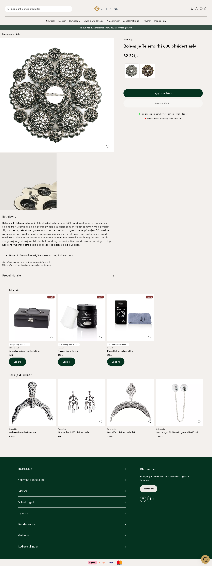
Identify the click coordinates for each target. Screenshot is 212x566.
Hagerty (61, 348)
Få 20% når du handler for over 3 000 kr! (98, 27)
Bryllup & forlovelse (94, 20)
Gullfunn (23, 535)
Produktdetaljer (12, 275)
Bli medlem (148, 488)
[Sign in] (196, 9)
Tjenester (24, 513)
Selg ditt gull (26, 502)
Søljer (18, 34)
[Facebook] (150, 499)
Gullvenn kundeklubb (31, 479)
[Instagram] (143, 499)
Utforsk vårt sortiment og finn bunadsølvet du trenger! (26, 264)
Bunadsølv (74, 20)
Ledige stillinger (28, 546)
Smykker (50, 20)
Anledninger (113, 20)
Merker (22, 491)
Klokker (62, 20)
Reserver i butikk (163, 103)
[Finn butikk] (192, 9)
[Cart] (205, 9)
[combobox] (38, 9)
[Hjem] (106, 9)
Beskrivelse (9, 216)
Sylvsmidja (128, 39)
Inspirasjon (160, 20)
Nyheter (147, 20)
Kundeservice (26, 524)
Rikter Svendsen (15, 348)
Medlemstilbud (131, 20)
